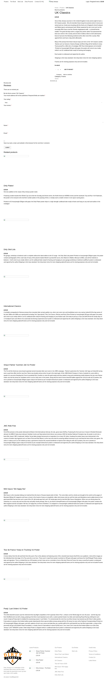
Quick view (6, 217)
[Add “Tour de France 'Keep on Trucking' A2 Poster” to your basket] (6, 572)
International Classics (12, 306)
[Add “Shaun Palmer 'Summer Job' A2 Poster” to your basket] (6, 389)
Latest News (92, 660)
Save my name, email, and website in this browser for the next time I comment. (27, 143)
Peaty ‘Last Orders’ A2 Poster (16, 609)
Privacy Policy (93, 651)
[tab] (53, 81)
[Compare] (6, 182)
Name (6, 125)
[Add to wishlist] (6, 208)
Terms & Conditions (94, 654)
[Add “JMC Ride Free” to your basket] (6, 452)
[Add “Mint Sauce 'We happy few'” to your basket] (6, 513)
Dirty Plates (58, 651)
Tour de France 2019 (61, 663)
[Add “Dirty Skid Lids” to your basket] (6, 269)
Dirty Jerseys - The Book (43, 668)
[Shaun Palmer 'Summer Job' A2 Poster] (32, 653)
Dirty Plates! (9, 186)
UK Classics (58, 660)
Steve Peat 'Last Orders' (62, 654)
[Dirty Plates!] (32, 662)
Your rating (7, 99)
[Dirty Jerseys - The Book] (32, 670)
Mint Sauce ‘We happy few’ (15, 489)
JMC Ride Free (10, 426)
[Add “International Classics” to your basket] (6, 328)
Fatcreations (7, 621)
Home (57, 7)
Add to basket (68, 69)
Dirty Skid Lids (9, 249)
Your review (8, 105)
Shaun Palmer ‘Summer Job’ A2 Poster (19, 365)
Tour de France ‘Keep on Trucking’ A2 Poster (22, 550)
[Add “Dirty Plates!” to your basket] (6, 213)
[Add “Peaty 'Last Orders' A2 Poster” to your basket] (6, 637)
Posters (62, 7)
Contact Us (92, 657)
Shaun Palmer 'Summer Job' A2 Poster (43, 652)
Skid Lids (74, 651)
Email (6, 133)
